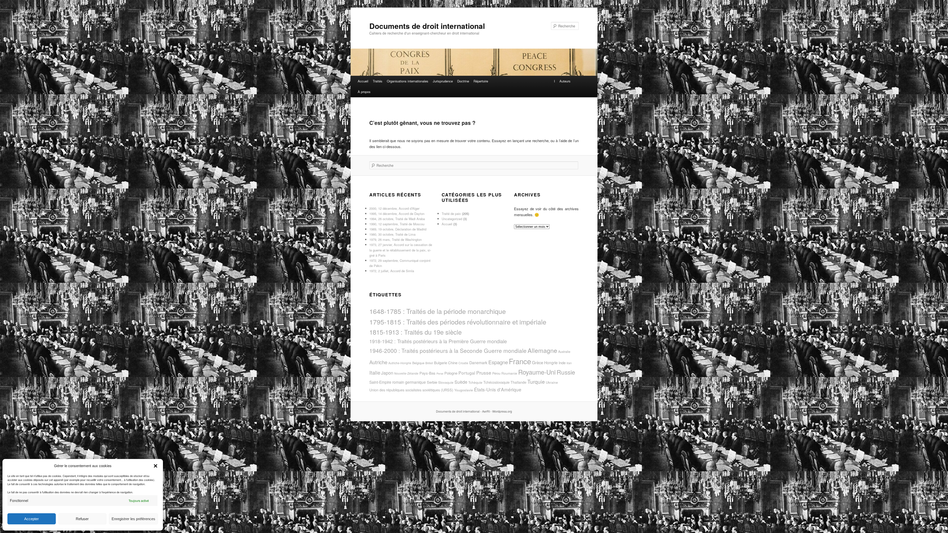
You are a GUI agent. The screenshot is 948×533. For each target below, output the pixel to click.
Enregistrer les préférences (133, 519)
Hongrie (551, 362)
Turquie (536, 381)
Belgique (418, 363)
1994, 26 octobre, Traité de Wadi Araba (397, 218)
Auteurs (565, 81)
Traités (377, 81)
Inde (562, 362)
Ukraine (552, 382)
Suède (460, 382)
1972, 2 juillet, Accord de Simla (391, 270)
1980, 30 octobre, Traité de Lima (392, 234)
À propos (364, 91)
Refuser (82, 519)
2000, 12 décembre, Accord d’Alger (394, 208)
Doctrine (463, 81)
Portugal (466, 373)
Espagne (498, 362)
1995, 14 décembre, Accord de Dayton (396, 213)
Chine (452, 362)
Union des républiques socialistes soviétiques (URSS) (411, 389)
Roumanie (509, 373)
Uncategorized (452, 218)
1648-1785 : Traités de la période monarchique (437, 311)
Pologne (450, 373)
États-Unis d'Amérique (497, 389)
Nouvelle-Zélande (406, 373)
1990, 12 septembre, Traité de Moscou (396, 224)
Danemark (478, 362)
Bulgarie (440, 362)
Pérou (496, 373)
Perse (439, 373)
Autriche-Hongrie (399, 363)
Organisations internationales (407, 81)
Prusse (483, 372)
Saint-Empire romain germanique (397, 382)
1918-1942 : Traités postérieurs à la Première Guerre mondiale (438, 341)
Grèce (537, 362)
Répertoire (481, 81)
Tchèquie (475, 382)
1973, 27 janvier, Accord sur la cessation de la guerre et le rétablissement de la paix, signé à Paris (400, 249)
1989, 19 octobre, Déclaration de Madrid (397, 229)
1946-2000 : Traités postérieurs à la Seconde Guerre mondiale (448, 350)
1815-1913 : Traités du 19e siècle (415, 331)
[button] (155, 465)
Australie (564, 351)
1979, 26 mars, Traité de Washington (395, 239)
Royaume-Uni (537, 371)
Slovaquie (446, 382)
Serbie (432, 382)
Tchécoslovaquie (496, 382)
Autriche (378, 362)
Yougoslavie (463, 390)
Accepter (31, 519)
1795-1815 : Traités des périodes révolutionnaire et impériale (457, 321)
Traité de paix (451, 213)
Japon (387, 373)
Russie (566, 372)
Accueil (363, 81)
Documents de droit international (427, 25)
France (520, 361)
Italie (374, 372)
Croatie (463, 363)
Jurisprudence (443, 81)
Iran (569, 363)
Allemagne (542, 350)
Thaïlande (518, 382)
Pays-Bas (427, 373)
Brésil (429, 363)
